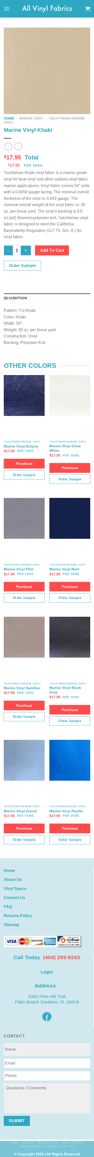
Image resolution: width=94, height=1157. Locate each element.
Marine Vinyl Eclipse (21, 446)
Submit (17, 1121)
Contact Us (14, 898)
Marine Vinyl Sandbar (22, 688)
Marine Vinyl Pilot (19, 569)
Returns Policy (18, 916)
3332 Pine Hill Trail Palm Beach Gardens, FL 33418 (47, 999)
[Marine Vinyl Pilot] (24, 518)
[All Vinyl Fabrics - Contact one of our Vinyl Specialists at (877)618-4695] (47, 8)
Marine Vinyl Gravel (20, 811)
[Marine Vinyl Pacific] (69, 760)
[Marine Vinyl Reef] (69, 518)
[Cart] (87, 8)
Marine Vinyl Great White (65, 448)
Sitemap (11, 925)
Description (15, 298)
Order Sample (22, 265)
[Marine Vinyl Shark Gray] (69, 637)
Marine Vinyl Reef (64, 569)
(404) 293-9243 (61, 957)
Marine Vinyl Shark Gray (65, 690)
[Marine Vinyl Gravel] (24, 760)
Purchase (24, 464)
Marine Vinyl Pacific (66, 811)
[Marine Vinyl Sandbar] (24, 637)
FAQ (8, 907)
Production (48, 1142)
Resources (30, 1146)
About (27, 1142)
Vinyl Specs (15, 888)
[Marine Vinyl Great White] (69, 395)
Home (9, 118)
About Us (13, 879)
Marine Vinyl (31, 118)
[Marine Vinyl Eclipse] (24, 395)
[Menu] (7, 9)
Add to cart (52, 250)
